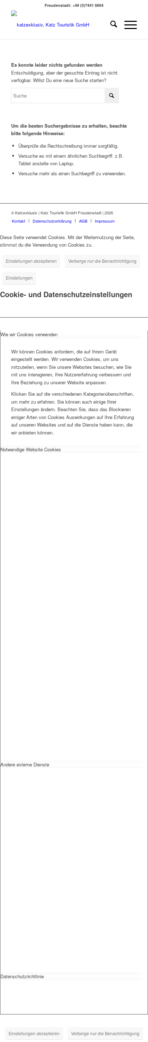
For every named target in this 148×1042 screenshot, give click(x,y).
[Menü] (127, 24)
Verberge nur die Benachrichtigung (102, 261)
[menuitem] (110, 24)
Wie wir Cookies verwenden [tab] (28, 334)
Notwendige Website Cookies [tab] (30, 449)
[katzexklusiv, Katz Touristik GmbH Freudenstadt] (61, 24)
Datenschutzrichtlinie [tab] (22, 976)
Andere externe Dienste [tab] (24, 764)
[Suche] (110, 24)
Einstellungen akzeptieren (31, 261)
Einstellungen (19, 278)
